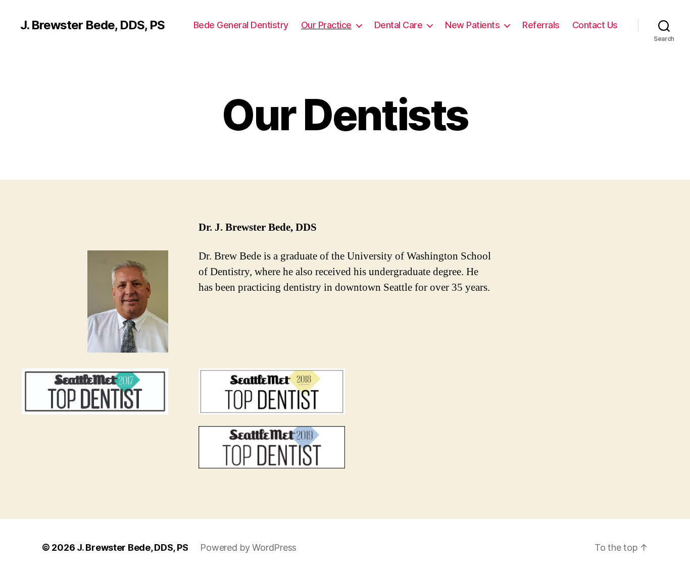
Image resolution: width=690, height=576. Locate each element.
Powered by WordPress (248, 547)
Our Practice (326, 25)
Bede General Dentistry (240, 25)
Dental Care (398, 25)
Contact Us (595, 25)
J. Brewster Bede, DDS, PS (92, 25)
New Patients (472, 25)
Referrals (541, 25)
